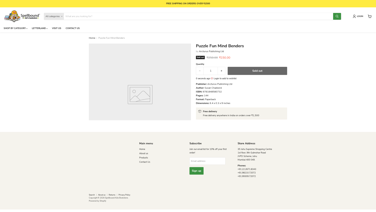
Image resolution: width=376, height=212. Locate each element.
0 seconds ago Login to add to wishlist (216, 78)
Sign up (196, 171)
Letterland (39, 28)
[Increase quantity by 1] (221, 71)
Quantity (200, 64)
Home (92, 38)
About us (143, 153)
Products (143, 157)
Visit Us (56, 28)
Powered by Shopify (97, 201)
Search (92, 195)
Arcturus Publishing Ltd (211, 51)
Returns (112, 195)
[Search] (337, 16)
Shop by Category (15, 28)
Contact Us (73, 28)
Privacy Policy (124, 195)
